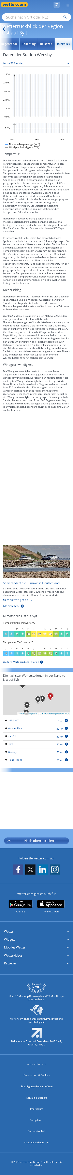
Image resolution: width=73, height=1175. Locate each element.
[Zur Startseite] (16, 4)
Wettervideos (13, 955)
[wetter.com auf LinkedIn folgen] (43, 870)
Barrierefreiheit (36, 1131)
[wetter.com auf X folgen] (30, 870)
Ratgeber (10, 963)
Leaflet (21, 713)
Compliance (36, 1120)
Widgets (9, 939)
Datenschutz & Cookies (37, 1075)
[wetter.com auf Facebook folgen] (18, 870)
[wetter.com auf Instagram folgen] (55, 870)
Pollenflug (29, 44)
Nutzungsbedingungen (36, 1142)
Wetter (8, 931)
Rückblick (63, 44)
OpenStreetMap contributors (55, 713)
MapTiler (32, 713)
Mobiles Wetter (14, 947)
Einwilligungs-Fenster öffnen (37, 1086)
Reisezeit (46, 44)
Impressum (36, 1109)
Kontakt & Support (36, 1097)
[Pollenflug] (57, 5)
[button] (36, 932)
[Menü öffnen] (66, 4)
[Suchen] (64, 17)
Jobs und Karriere (36, 1064)
